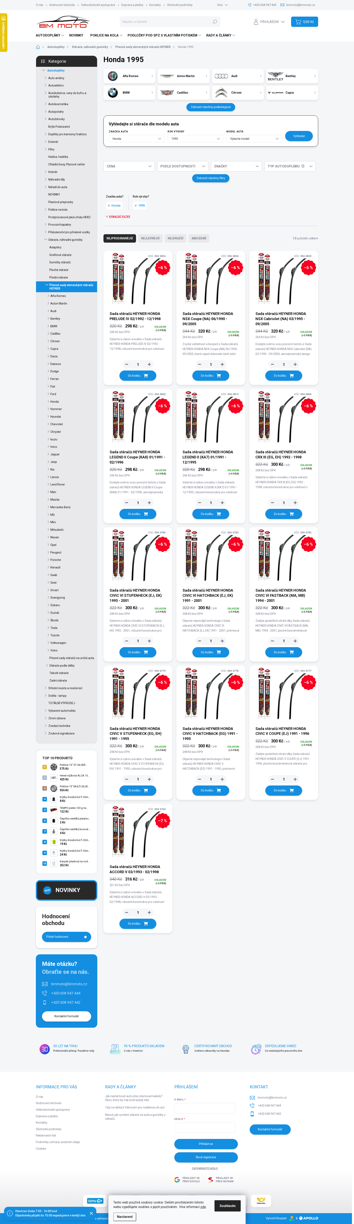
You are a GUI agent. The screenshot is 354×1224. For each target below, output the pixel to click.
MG (52, 514)
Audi (53, 311)
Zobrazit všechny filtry (210, 178)
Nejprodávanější (120, 238)
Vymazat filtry (119, 216)
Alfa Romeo (58, 296)
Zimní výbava (57, 718)
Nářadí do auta (57, 187)
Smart (54, 590)
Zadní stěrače (58, 680)
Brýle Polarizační (59, 126)
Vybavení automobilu (62, 710)
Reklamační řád (46, 1135)
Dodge (54, 371)
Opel (53, 545)
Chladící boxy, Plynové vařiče (66, 164)
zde (203, 1207)
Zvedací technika (59, 725)
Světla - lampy (57, 695)
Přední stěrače (58, 277)
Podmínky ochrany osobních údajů (58, 1142)
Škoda (54, 620)
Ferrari (54, 379)
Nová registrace (206, 1157)
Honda (54, 401)
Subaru (55, 605)
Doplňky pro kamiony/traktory (67, 134)
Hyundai (55, 416)
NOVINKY (54, 194)
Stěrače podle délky (62, 665)
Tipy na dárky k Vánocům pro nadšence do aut (135, 1107)
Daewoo (55, 364)
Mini (53, 522)
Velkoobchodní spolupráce (98, 5)
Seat (53, 582)
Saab (53, 575)
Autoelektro (56, 85)
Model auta (235, 131)
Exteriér (53, 141)
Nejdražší (175, 238)
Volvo (54, 650)
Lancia (54, 477)
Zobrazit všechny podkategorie (211, 107)
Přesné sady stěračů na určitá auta (71, 658)
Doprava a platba (132, 5)
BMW (53, 326)
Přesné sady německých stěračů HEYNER (71, 286)
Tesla (53, 628)
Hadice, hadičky (58, 156)
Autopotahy (56, 111)
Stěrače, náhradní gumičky (65, 239)
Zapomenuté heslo (205, 1168)
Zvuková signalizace (61, 733)
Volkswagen (58, 642)
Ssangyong (57, 597)
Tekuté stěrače (59, 673)
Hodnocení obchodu (62, 5)
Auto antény (56, 78)
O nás (39, 5)
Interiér (53, 172)
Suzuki (54, 612)
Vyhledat (299, 136)
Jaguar (55, 454)
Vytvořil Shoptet (276, 1218)
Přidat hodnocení (57, 936)
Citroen (55, 341)
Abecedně (199, 238)
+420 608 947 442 (65, 1002)
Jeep (53, 462)
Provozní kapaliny (59, 224)
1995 (141, 205)
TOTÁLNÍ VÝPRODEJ (61, 703)
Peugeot (55, 552)
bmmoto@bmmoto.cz (69, 984)
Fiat (52, 386)
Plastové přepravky (60, 202)
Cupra (54, 348)
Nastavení (125, 1217)
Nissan (54, 537)
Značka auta (118, 131)
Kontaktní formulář (66, 1016)
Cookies (41, 1148)
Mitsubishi (57, 529)
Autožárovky (56, 119)
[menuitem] (50, 35)
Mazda (54, 499)
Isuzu (53, 439)
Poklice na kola (57, 209)
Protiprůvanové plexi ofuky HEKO (69, 217)
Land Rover (57, 484)
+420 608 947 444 (65, 993)
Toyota (54, 635)
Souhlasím (228, 1206)
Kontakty (155, 5)
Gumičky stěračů (60, 262)
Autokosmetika (58, 104)
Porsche (55, 559)
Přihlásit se (206, 1144)
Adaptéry (55, 247)
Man (53, 492)
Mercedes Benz (60, 507)
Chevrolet (56, 424)
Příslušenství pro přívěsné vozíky (69, 232)
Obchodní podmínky (180, 5)
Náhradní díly (56, 179)
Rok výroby (176, 131)
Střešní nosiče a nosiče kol (65, 688)
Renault (55, 567)
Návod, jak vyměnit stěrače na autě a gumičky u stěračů (135, 1117)
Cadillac (55, 333)
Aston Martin (58, 303)
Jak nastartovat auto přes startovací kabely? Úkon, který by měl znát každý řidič (133, 1098)
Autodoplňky (56, 70)
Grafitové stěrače (60, 255)
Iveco (53, 446)
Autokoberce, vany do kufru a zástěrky (67, 94)
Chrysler (55, 431)
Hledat (215, 21)
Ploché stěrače (58, 270)
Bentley (55, 318)
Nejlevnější (150, 238)
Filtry (51, 149)
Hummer (56, 409)
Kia (52, 469)
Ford (53, 394)
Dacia (54, 356)
